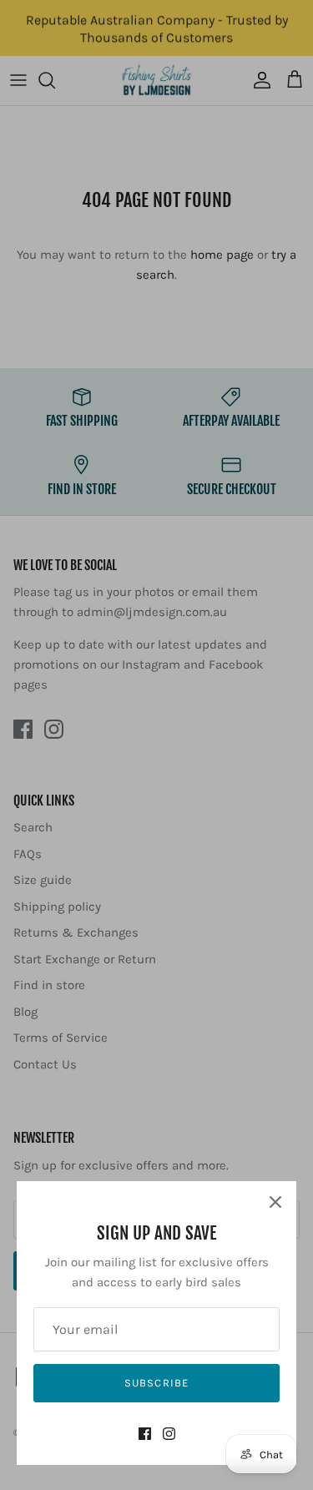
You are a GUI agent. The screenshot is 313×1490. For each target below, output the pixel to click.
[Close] (275, 1202)
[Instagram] (169, 1433)
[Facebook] (145, 1433)
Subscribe (156, 1382)
